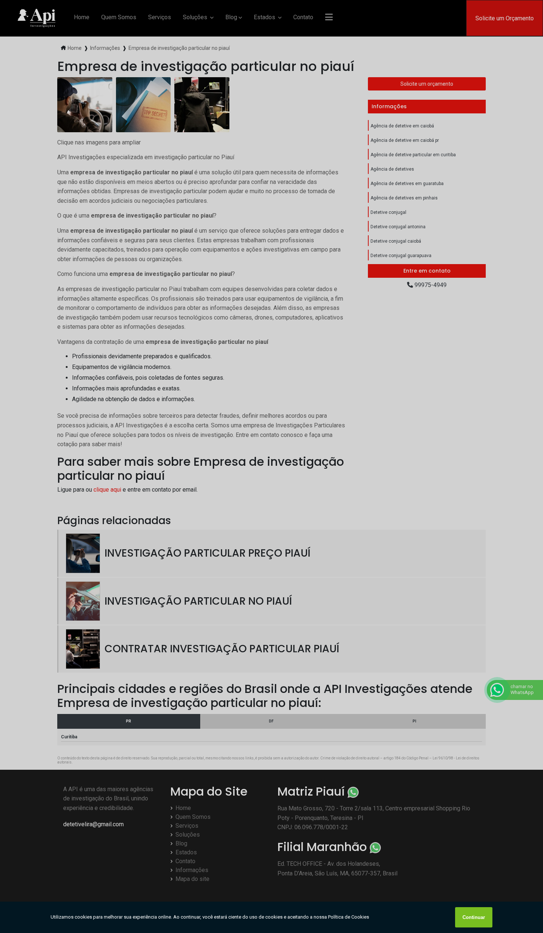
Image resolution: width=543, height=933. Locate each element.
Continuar (473, 917)
